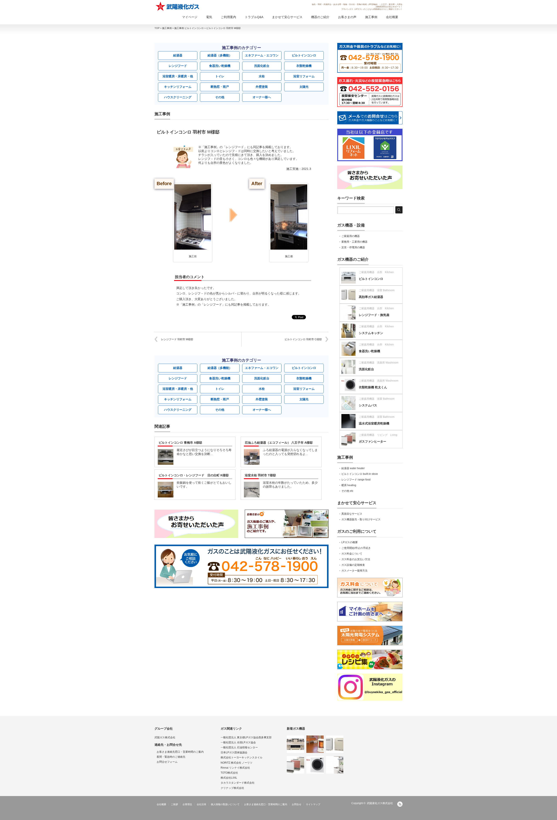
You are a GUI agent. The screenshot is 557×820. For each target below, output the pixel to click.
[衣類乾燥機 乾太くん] (315, 765)
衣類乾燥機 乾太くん (373, 387)
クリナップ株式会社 (232, 788)
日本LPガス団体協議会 (234, 752)
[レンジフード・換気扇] (334, 765)
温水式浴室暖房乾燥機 (374, 423)
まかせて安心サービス (287, 17)
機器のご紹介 (320, 17)
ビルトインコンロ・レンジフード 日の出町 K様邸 (194, 475)
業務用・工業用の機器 (354, 241)
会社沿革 (201, 804)
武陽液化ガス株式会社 (380, 803)
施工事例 (371, 17)
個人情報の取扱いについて (225, 804)
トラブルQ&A (254, 17)
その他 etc (347, 490)
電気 (209, 17)
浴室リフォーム (304, 76)
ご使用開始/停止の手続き (356, 547)
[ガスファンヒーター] (295, 765)
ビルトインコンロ (304, 55)
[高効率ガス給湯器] (334, 744)
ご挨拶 (174, 804)
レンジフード (178, 66)
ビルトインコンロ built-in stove (359, 473)
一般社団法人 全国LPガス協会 (238, 742)
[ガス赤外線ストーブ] (315, 744)
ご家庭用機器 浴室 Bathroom (376, 290)
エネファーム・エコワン (261, 55)
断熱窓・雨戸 (220, 86)
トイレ (219, 76)
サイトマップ (313, 804)
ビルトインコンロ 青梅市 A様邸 (180, 442)
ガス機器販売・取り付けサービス (361, 519)
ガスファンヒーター (372, 441)
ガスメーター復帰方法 (354, 570)
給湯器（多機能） (220, 55)
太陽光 (304, 86)
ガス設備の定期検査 (353, 564)
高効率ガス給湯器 (371, 297)
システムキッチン (371, 333)
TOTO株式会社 (229, 772)
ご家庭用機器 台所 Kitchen (376, 272)
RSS (400, 804)
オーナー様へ (262, 97)
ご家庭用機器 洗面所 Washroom (378, 362)
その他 (219, 97)
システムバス (368, 405)
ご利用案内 (228, 17)
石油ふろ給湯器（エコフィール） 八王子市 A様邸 (279, 442)
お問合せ (296, 804)
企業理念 (187, 804)
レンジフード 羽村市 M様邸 (177, 339)
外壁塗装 (262, 86)
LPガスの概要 (349, 542)
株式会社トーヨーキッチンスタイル (241, 757)
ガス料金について (351, 553)
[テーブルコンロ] (295, 744)
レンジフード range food (356, 479)
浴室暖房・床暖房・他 (178, 76)
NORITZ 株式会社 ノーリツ (236, 762)
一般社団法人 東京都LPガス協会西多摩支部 (246, 737)
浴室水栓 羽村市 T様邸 (260, 475)
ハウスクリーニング (177, 97)
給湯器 (177, 55)
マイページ (189, 17)
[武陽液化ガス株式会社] (177, 6)
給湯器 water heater (353, 468)
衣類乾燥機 (304, 66)
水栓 (262, 76)
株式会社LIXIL (229, 777)
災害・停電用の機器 (353, 247)
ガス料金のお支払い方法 (355, 559)
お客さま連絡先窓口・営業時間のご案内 (180, 751)
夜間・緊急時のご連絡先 (171, 756)
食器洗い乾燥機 (219, 66)
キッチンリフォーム (177, 86)
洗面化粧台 (261, 66)
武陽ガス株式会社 (164, 737)
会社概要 (392, 17)
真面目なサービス (351, 513)
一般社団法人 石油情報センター (239, 747)
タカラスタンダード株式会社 (238, 782)
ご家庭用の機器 (350, 236)
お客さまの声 (347, 17)
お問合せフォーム (167, 761)
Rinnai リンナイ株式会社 (235, 767)
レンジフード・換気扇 (374, 315)
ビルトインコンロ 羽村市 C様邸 (303, 339)
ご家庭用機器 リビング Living (378, 434)
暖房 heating (348, 485)
